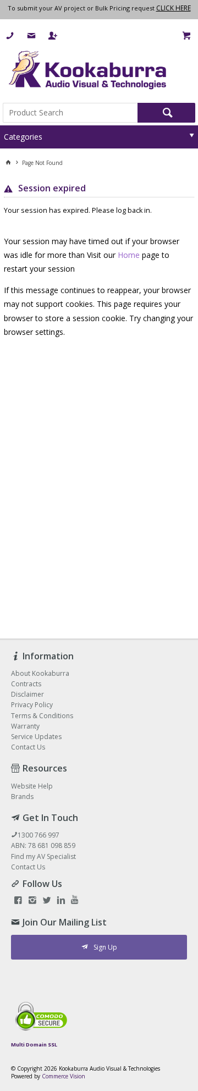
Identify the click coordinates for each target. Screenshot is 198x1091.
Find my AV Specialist (43, 856)
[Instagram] (32, 901)
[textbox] (70, 113)
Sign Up (105, 947)
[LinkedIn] (61, 901)
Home (129, 255)
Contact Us (28, 867)
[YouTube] (74, 901)
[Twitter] (47, 901)
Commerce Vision (63, 1076)
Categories (23, 136)
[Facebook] (18, 901)
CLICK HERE (173, 8)
